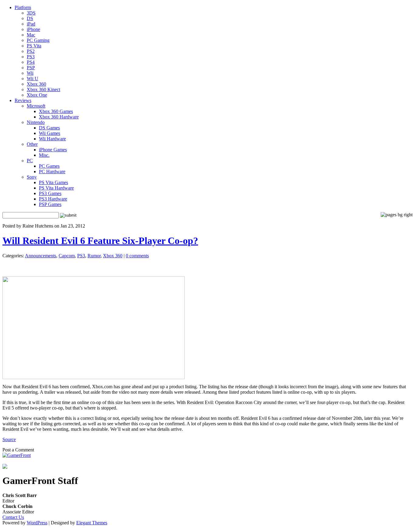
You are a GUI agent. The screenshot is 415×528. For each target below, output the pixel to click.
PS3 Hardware (53, 198)
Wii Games (49, 133)
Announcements (40, 255)
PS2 (31, 51)
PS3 (31, 56)
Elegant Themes (91, 522)
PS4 (31, 62)
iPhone (33, 29)
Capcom (67, 255)
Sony (32, 177)
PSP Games (50, 204)
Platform (23, 7)
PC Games (49, 166)
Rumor (94, 255)
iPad (31, 23)
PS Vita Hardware (56, 187)
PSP (31, 67)
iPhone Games (53, 149)
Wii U (32, 78)
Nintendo (36, 122)
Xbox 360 (36, 84)
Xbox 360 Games (56, 111)
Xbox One (37, 95)
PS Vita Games (53, 182)
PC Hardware (52, 171)
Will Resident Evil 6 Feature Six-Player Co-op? (100, 240)
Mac (31, 34)
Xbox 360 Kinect (43, 89)
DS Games (49, 127)
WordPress (37, 522)
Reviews (23, 100)
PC (30, 160)
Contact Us (13, 517)
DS (30, 18)
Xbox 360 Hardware (59, 116)
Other (32, 144)
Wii (30, 73)
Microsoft (36, 105)
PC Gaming (38, 40)
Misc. (44, 155)
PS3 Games (50, 193)
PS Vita (34, 45)
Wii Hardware (52, 138)
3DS (31, 12)
